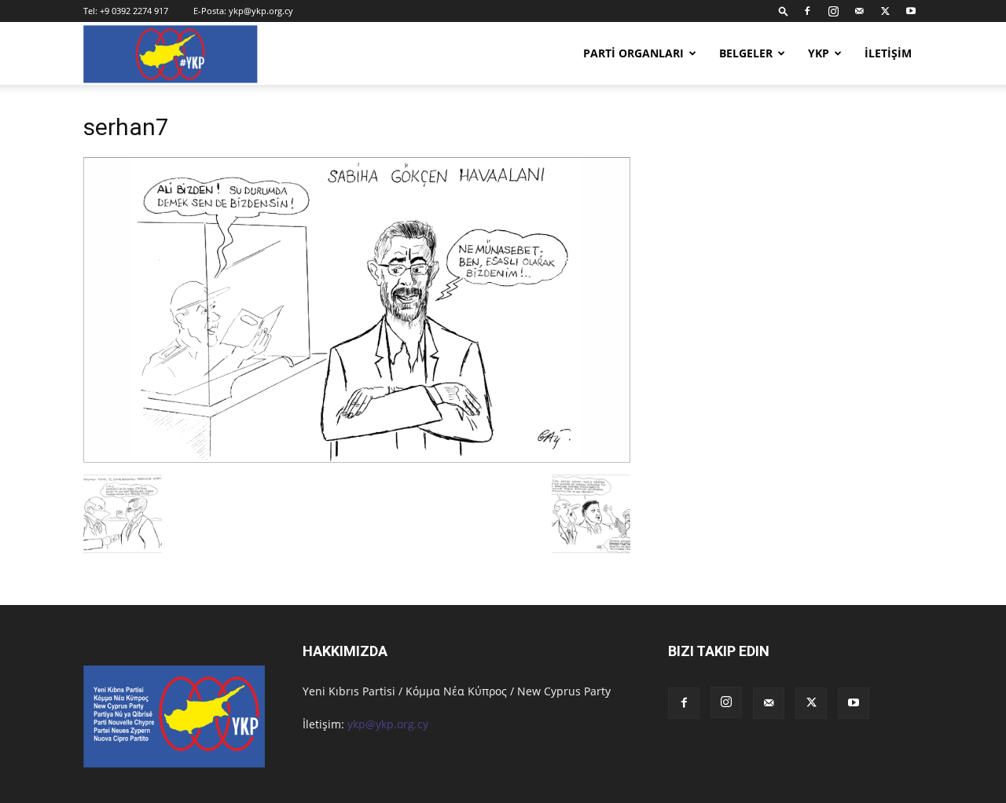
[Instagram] (833, 11)
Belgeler (746, 53)
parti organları (633, 53)
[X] (885, 11)
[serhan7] (356, 458)
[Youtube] (911, 11)
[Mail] (859, 11)
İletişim (888, 53)
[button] (783, 10)
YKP (818, 53)
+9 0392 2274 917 (134, 10)
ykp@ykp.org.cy (261, 10)
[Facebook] (807, 11)
